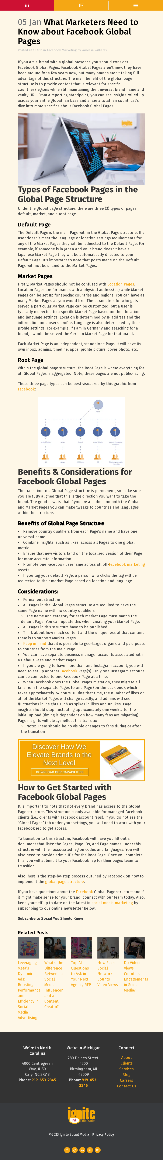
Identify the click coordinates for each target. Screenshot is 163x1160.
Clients (127, 1063)
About (126, 1057)
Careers (126, 1080)
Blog (126, 1074)
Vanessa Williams (94, 50)
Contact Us (126, 1086)
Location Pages (120, 284)
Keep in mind (34, 643)
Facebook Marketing (62, 50)
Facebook (26, 389)
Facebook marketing (127, 564)
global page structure (64, 881)
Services (126, 1069)
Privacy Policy (103, 1134)
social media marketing (112, 903)
